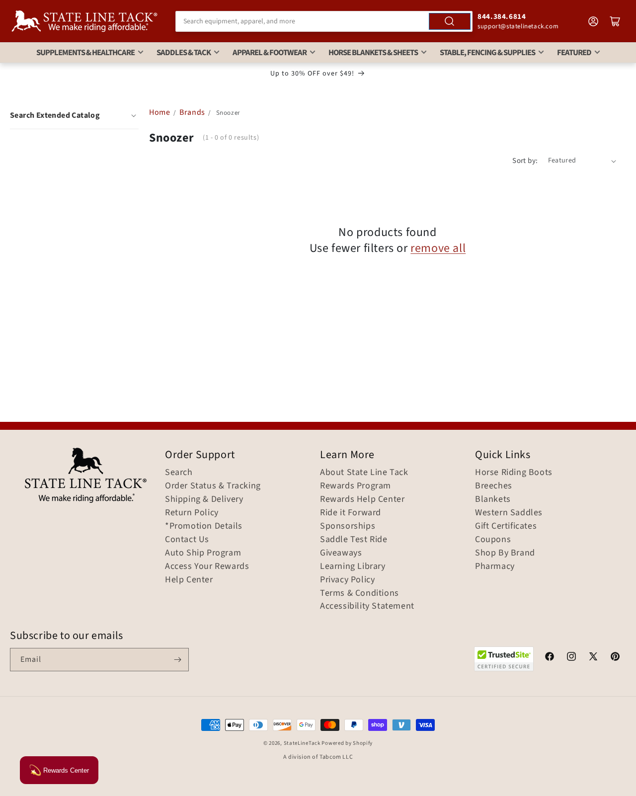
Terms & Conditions (359, 593)
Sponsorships (347, 526)
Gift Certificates (506, 526)
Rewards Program (355, 486)
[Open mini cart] (615, 21)
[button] (74, 115)
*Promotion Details (203, 526)
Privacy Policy (347, 580)
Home (159, 112)
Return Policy (192, 513)
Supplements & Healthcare (85, 53)
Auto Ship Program (203, 553)
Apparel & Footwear (270, 53)
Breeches (493, 486)
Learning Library (353, 566)
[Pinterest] (615, 657)
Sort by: (525, 161)
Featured (574, 53)
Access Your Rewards (207, 566)
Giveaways (341, 553)
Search (179, 472)
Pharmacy (495, 566)
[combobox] (324, 21)
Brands (193, 112)
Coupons (493, 540)
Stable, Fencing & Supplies (487, 53)
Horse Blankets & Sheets (373, 53)
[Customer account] (593, 21)
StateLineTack (302, 743)
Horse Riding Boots (514, 472)
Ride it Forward (350, 513)
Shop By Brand (505, 553)
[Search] (450, 21)
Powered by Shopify (347, 743)
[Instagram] (571, 657)
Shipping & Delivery (204, 499)
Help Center (189, 580)
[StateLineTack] (84, 21)
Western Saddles (509, 513)
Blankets (493, 499)
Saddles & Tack (184, 53)
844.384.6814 (501, 16)
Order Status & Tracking (213, 486)
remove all (438, 248)
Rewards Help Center (362, 499)
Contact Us (187, 540)
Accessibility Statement (367, 606)
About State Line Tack (364, 472)
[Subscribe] (177, 659)
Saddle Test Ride (354, 540)
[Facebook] (549, 657)
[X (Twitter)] (593, 657)
